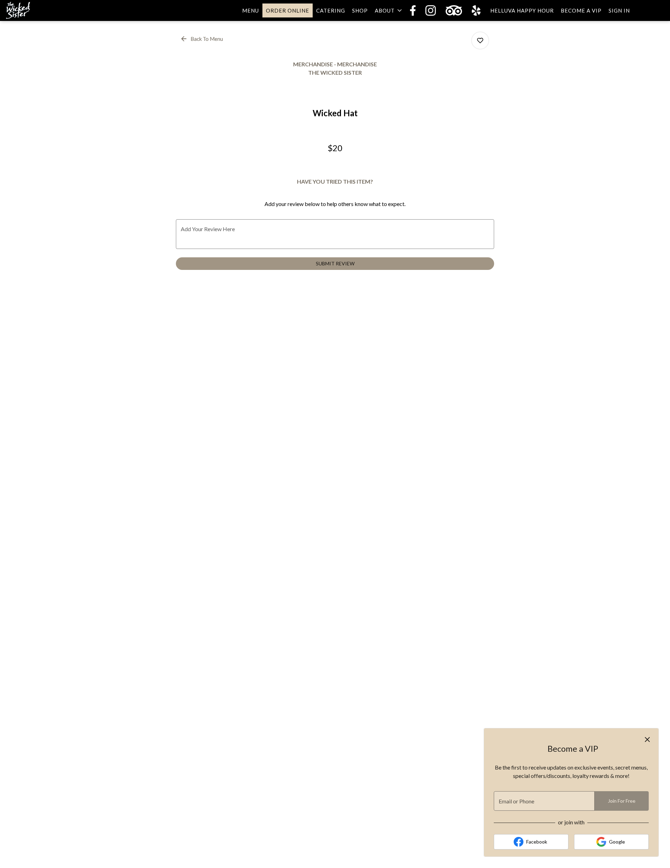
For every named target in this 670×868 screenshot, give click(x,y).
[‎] (414, 10)
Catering (330, 10)
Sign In (619, 10)
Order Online (287, 10)
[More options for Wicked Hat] (480, 40)
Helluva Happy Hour (522, 10)
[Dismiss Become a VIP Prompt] (647, 739)
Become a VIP (581, 10)
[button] (389, 10)
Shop (360, 10)
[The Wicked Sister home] (37, 10)
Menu (250, 10)
